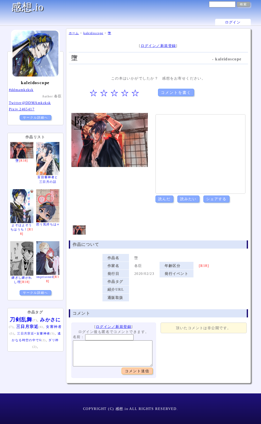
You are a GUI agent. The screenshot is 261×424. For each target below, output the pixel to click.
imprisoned (47, 279)
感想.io (27, 7)
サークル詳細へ (35, 117)
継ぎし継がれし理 (21, 280)
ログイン (233, 22)
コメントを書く (176, 92)
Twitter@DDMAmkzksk (30, 103)
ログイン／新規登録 (158, 46)
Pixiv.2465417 (22, 109)
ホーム (74, 33)
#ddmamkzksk (21, 90)
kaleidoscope (93, 33)
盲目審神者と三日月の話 (47, 179)
